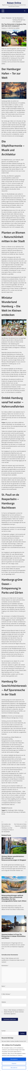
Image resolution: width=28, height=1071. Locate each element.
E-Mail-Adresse (6, 994)
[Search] (24, 10)
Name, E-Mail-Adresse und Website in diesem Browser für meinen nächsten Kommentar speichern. (14, 1012)
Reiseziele (9, 808)
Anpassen (14, 1063)
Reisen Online (14, 3)
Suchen (4, 1031)
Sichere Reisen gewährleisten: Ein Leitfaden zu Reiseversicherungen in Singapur (14, 858)
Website (4, 1002)
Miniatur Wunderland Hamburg (10, 812)
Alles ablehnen (14, 1067)
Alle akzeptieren (14, 1059)
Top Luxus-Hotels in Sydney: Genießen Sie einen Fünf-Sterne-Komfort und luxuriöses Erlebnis (14, 1042)
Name (4, 986)
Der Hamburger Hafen (11, 810)
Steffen (18, 28)
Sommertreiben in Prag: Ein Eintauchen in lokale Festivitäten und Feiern (14, 936)
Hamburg (20, 810)
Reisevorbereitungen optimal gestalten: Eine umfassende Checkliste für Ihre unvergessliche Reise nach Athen (14, 898)
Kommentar (5, 965)
